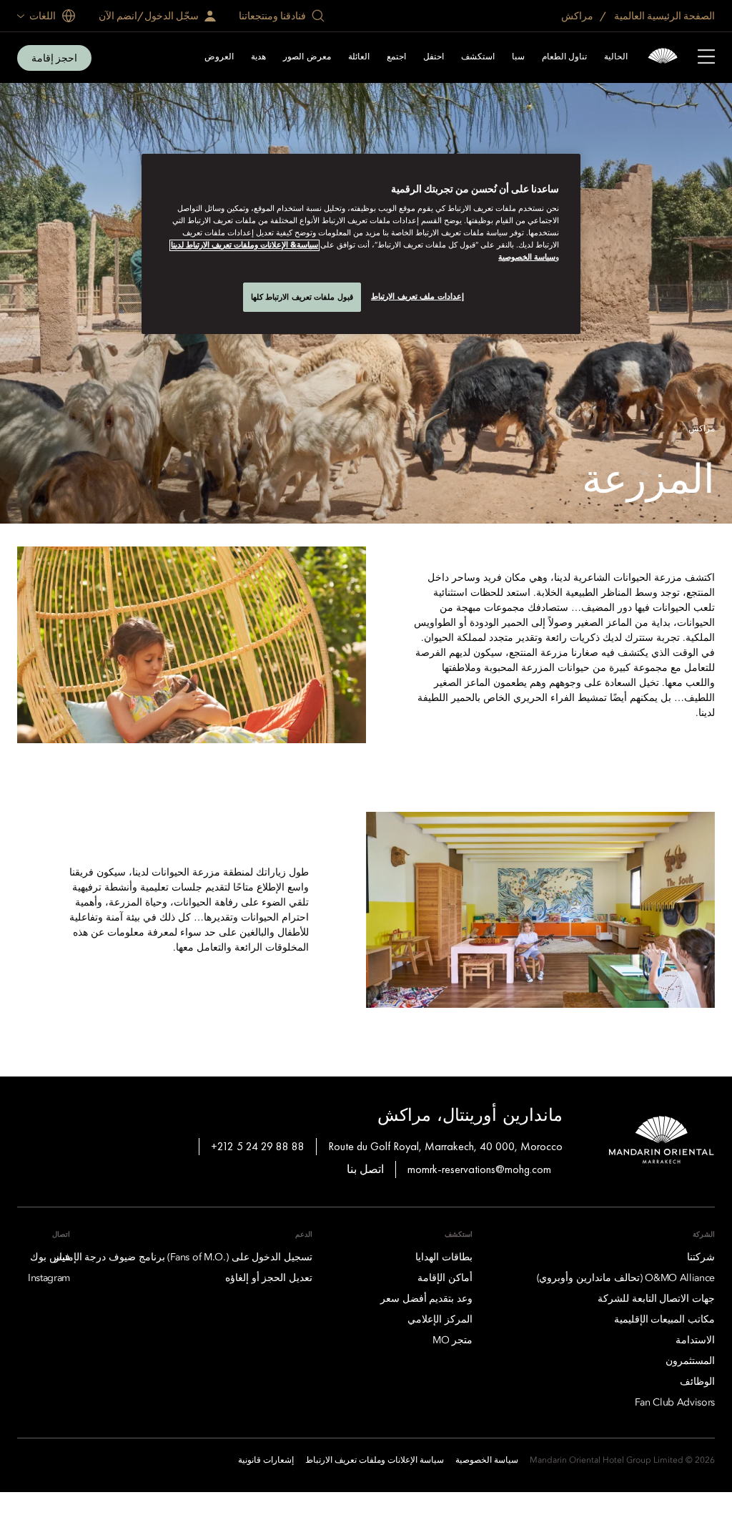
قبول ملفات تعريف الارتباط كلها (302, 297)
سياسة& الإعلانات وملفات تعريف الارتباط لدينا (244, 245)
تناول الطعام (564, 57)
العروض (219, 57)
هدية (258, 57)
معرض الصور (306, 57)
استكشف (478, 57)
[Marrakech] (663, 57)
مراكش (578, 15)
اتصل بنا (365, 1169)
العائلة (359, 57)
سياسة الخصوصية (526, 257)
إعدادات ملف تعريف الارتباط (417, 296)
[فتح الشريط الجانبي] (706, 58)
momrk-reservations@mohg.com (479, 1169)
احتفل (433, 57)
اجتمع (396, 57)
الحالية (616, 57)
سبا (518, 57)
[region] (361, 244)
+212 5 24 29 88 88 (258, 1146)
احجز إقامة (54, 58)
